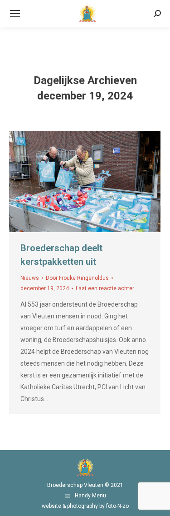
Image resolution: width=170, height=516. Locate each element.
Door (77, 278)
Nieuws (29, 278)
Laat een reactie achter (105, 288)
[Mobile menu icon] (15, 14)
